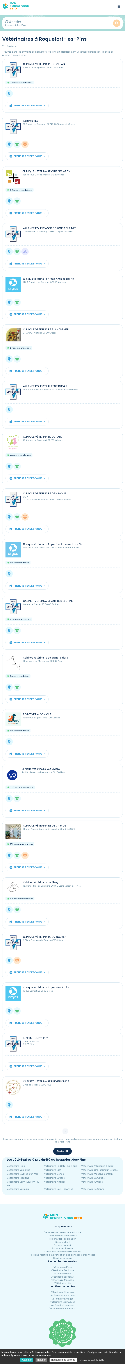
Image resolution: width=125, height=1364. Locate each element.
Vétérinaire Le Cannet (93, 1189)
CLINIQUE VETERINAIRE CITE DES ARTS (46, 171)
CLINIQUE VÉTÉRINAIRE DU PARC (42, 436)
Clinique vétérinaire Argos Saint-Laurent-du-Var (53, 544)
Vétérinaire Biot (52, 1169)
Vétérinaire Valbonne (18, 1169)
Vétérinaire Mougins (18, 1177)
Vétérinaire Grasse (54, 1177)
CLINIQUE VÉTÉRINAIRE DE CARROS (44, 825)
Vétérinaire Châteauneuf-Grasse (99, 1169)
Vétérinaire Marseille (62, 1280)
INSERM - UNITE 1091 (35, 1038)
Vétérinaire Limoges (62, 1298)
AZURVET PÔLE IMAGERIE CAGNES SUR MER (49, 228)
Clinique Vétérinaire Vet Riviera (40, 769)
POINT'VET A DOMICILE (37, 714)
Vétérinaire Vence (54, 1173)
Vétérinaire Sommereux (62, 1308)
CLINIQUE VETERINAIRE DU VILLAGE (44, 64)
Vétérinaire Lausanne (62, 1305)
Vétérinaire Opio (16, 1166)
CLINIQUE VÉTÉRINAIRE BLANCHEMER (46, 329)
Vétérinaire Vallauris (18, 1189)
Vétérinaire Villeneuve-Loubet (97, 1166)
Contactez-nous (62, 1258)
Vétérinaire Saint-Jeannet (58, 1189)
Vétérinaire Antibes (55, 1181)
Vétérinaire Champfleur (62, 1295)
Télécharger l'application (62, 1238)
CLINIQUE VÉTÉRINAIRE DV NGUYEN (44, 937)
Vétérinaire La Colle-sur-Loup (60, 1166)
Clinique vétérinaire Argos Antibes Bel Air (48, 278)
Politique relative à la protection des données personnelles (62, 1254)
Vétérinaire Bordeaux (62, 1276)
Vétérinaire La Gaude (93, 1177)
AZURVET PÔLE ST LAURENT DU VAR (45, 386)
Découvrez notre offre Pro (62, 1235)
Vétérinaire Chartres (62, 1292)
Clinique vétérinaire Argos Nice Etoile (46, 987)
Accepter (27, 1360)
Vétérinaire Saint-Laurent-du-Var (24, 1183)
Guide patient (62, 1242)
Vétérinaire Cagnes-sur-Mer (22, 1173)
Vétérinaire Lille (62, 1283)
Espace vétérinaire (62, 1248)
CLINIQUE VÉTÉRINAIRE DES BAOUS (44, 493)
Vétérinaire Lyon (62, 1273)
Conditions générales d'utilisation (62, 1251)
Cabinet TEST (31, 120)
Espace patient (62, 1245)
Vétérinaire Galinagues (62, 1301)
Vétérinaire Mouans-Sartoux (97, 1173)
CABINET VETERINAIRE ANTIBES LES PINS (48, 601)
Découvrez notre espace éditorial (62, 1232)
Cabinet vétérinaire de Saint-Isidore (45, 657)
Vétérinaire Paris (63, 1267)
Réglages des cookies (63, 1360)
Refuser (41, 1360)
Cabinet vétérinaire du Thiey (40, 882)
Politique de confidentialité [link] (91, 1360)
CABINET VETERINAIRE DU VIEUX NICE (46, 1081)
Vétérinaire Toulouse (62, 1270)
